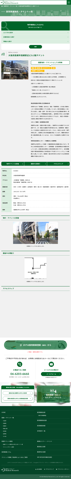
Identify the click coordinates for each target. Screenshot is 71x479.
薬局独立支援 (41, 446)
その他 (4, 436)
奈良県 (4, 431)
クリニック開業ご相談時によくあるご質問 (15, 457)
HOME (4, 412)
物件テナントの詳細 (15, 164)
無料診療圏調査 (42, 415)
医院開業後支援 (42, 420)
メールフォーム (53, 374)
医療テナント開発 (7, 441)
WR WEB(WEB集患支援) (44, 457)
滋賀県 (4, 433)
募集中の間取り (38, 164)
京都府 (4, 426)
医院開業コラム (6, 452)
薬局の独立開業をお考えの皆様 (20, 393)
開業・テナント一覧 (8, 418)
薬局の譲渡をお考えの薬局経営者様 (19, 398)
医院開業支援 (41, 412)
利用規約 (53, 462)
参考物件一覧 (41, 431)
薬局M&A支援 (41, 452)
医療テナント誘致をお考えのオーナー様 (13, 444)
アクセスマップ (61, 164)
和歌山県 (5, 428)
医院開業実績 (41, 426)
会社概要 (38, 469)
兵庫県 (4, 423)
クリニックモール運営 (8, 447)
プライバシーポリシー (44, 462)
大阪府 (4, 420)
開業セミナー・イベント (44, 441)
